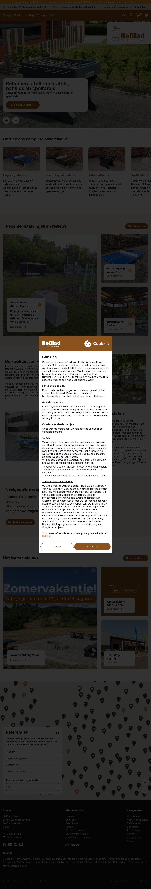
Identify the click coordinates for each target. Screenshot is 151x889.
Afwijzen (57, 547)
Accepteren (92, 547)
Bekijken (46, 536)
